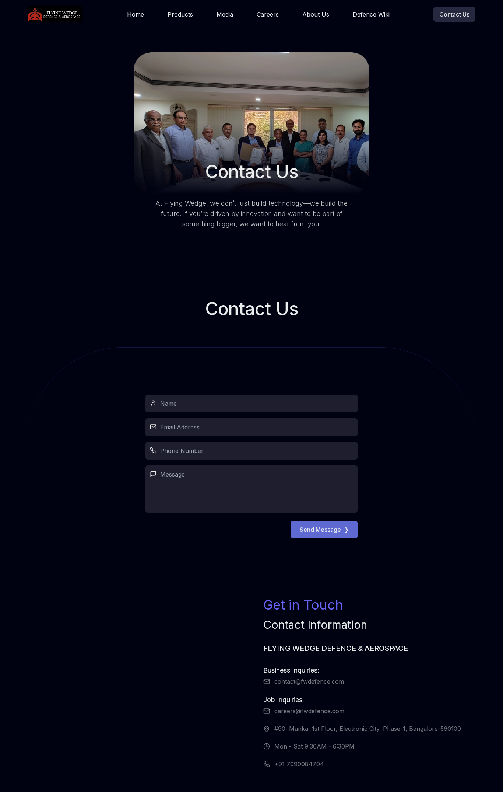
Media (225, 14)
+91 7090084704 (299, 764)
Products (180, 14)
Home (135, 14)
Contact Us (454, 14)
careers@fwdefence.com (309, 711)
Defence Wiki (371, 14)
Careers (268, 14)
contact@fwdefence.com (309, 681)
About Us (315, 14)
